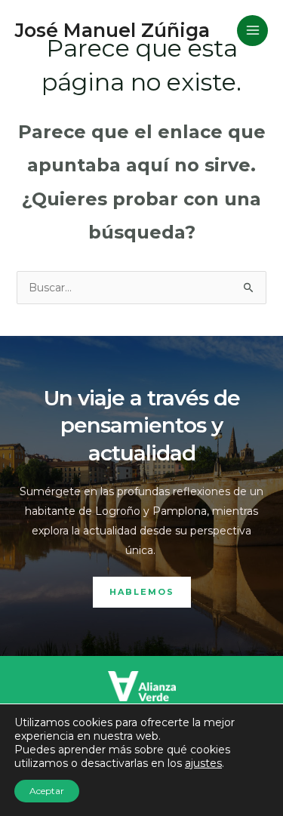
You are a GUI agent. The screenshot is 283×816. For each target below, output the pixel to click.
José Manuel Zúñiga (112, 30)
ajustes (203, 763)
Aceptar (46, 790)
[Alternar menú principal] (252, 30)
